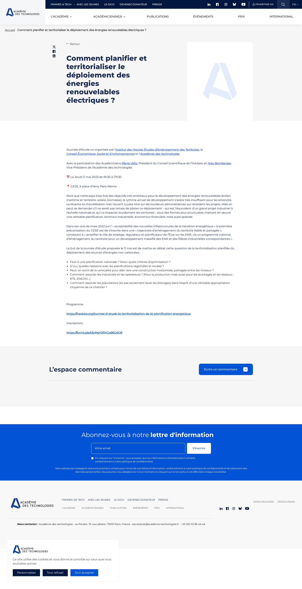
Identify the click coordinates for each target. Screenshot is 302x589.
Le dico (109, 4)
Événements (140, 508)
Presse (157, 4)
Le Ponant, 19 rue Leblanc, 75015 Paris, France (102, 524)
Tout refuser (55, 572)
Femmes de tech (73, 499)
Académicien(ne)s (107, 16)
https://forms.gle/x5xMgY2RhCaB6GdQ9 (94, 332)
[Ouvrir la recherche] (283, 4)
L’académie (60, 16)
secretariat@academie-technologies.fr (155, 524)
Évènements (203, 16)
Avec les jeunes (88, 4)
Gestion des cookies (263, 501)
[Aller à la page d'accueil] (32, 504)
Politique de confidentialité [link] (22, 580)
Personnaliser (26, 572)
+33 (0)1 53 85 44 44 (193, 524)
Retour (74, 44)
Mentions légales (286, 501)
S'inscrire (199, 448)
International (281, 16)
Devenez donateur (133, 4)
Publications (158, 16)
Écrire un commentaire (220, 369)
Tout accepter (84, 572)
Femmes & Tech (61, 4)
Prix (241, 16)
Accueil (10, 30)
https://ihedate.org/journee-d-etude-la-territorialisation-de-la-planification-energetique (128, 313)
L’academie (68, 508)
